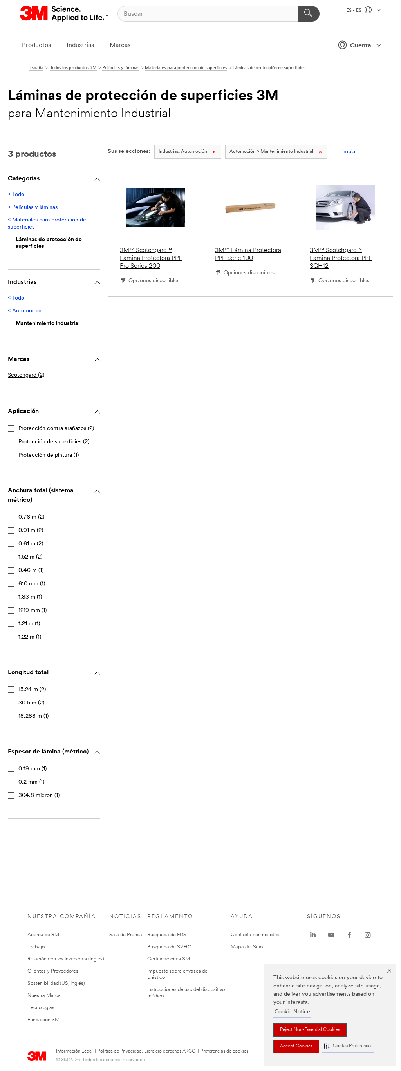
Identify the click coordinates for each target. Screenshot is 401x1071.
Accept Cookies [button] (296, 1046)
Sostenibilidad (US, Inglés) (56, 983)
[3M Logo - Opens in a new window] (64, 14)
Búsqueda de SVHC (169, 946)
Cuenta (361, 46)
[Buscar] (309, 14)
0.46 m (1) (30, 571)
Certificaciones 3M (168, 959)
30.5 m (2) (31, 703)
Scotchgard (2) (26, 375)
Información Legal (74, 1051)
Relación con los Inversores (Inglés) (65, 959)
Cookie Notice (292, 1012)
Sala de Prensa (125, 934)
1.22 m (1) (29, 637)
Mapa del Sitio (247, 946)
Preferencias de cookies (224, 1051)
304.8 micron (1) (39, 796)
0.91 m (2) (30, 531)
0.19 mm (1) (32, 769)
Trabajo (36, 946)
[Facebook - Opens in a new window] (349, 935)
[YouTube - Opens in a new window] (331, 935)
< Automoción (25, 311)
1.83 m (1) (30, 597)
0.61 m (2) (30, 544)
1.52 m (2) (30, 557)
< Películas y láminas (33, 208)
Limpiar (348, 152)
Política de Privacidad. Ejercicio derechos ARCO (147, 1051)
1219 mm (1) (32, 611)
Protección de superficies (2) (53, 442)
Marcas (120, 45)
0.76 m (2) (31, 517)
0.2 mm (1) (31, 782)
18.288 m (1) (33, 716)
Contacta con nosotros (256, 934)
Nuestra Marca (44, 995)
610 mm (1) (31, 584)
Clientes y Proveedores (52, 971)
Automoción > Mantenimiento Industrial (271, 151)
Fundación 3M (43, 1019)
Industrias (80, 45)
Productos (36, 45)
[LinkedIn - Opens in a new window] (313, 935)
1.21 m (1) (29, 624)
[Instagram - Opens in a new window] (368, 935)
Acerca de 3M (43, 934)
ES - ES (354, 10)
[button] (348, 1046)
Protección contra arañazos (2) (56, 429)
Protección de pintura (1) (48, 455)
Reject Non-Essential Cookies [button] (310, 1029)
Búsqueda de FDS (166, 934)
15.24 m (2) (32, 690)
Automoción (183, 151)
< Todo (16, 195)
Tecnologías (40, 1007)
